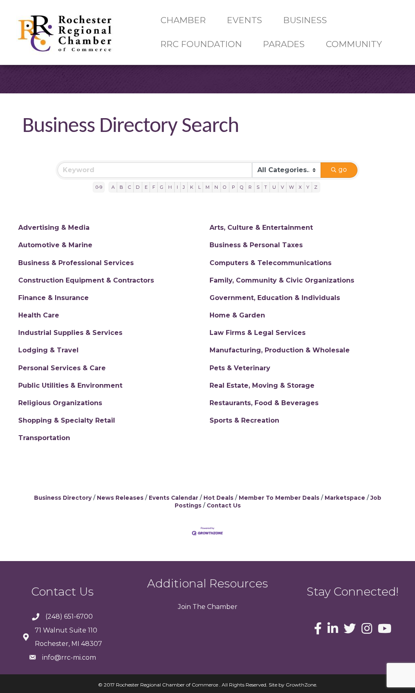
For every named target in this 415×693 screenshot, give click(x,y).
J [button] (184, 187)
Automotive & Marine (55, 245)
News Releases (120, 497)
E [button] (146, 187)
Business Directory (63, 497)
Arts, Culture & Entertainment (261, 227)
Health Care (38, 315)
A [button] (113, 187)
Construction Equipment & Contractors (86, 280)
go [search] (342, 169)
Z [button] (315, 187)
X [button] (300, 187)
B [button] (121, 187)
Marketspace (345, 497)
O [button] (225, 187)
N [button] (216, 187)
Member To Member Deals (279, 497)
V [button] (282, 187)
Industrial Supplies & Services (70, 333)
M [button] (207, 187)
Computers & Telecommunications (271, 263)
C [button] (129, 187)
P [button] (233, 187)
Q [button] (242, 187)
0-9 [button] (99, 187)
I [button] (177, 187)
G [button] (161, 187)
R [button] (250, 187)
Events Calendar (173, 497)
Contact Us (224, 505)
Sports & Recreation (244, 420)
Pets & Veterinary (240, 368)
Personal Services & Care (62, 368)
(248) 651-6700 (69, 616)
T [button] (265, 187)
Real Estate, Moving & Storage (262, 385)
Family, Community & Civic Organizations (282, 280)
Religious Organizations (60, 403)
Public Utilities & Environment (70, 385)
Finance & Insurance (53, 298)
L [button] (199, 187)
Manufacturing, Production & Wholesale (280, 350)
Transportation (44, 438)
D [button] (137, 187)
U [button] (274, 187)
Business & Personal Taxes (256, 245)
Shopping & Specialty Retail (66, 420)
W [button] (291, 187)
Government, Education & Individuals (275, 298)
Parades (284, 44)
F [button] (153, 187)
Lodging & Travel (48, 350)
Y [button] (307, 187)
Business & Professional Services (76, 263)
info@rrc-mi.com (69, 657)
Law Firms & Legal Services (258, 333)
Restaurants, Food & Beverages (264, 403)
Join (184, 607)
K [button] (191, 187)
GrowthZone (301, 685)
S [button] (258, 187)
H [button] (170, 187)
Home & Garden (237, 315)
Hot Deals (218, 497)
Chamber (221, 607)
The (198, 607)
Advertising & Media (54, 227)
